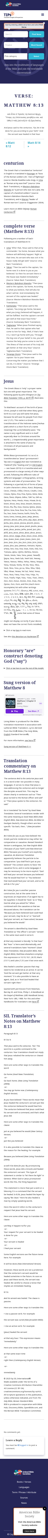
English (17, 461)
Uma (41, 180)
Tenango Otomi (13, 354)
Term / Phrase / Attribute (24, 1492)
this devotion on (24, 636)
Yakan (9, 267)
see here (29, 740)
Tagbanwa (11, 325)
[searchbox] (16, 56)
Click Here (29, 1531)
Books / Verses (24, 1481)
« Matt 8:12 (10, 144)
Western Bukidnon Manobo (18, 283)
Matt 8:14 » (34, 144)
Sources (24, 1497)
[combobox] (15, 56)
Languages (24, 1487)
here (34, 1001)
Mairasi (25, 199)
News (24, 1503)
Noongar (31, 173)
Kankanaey (11, 305)
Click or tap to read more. (18, 630)
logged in (23, 1445)
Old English (37, 465)
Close (45, 1508)
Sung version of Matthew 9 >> (17, 746)
